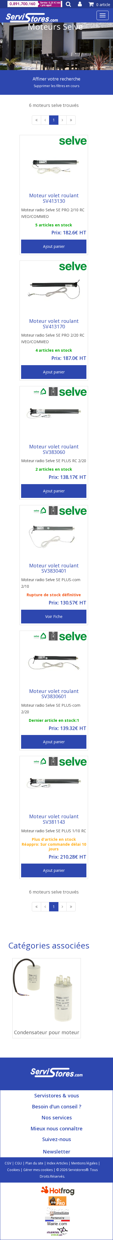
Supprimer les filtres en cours (56, 86)
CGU (18, 1163)
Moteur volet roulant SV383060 (54, 449)
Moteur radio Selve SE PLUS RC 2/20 (53, 460)
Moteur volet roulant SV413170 (54, 324)
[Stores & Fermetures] (57, 1210)
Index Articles (57, 1163)
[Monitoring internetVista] (57, 1231)
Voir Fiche (54, 616)
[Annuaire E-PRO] (57, 1200)
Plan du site (34, 1163)
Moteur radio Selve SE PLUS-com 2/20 (50, 708)
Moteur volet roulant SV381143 (54, 819)
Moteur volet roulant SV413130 (54, 198)
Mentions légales (84, 1163)
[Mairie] (57, 1221)
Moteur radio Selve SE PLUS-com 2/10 (50, 583)
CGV (8, 1163)
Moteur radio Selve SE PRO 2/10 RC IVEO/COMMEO (52, 213)
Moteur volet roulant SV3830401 (54, 568)
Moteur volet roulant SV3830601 (54, 694)
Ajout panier (54, 246)
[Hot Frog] (59, 1190)
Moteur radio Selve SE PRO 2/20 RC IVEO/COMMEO (52, 338)
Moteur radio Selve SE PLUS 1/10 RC (53, 830)
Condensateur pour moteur (46, 1032)
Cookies (13, 1169)
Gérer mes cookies (38, 1169)
